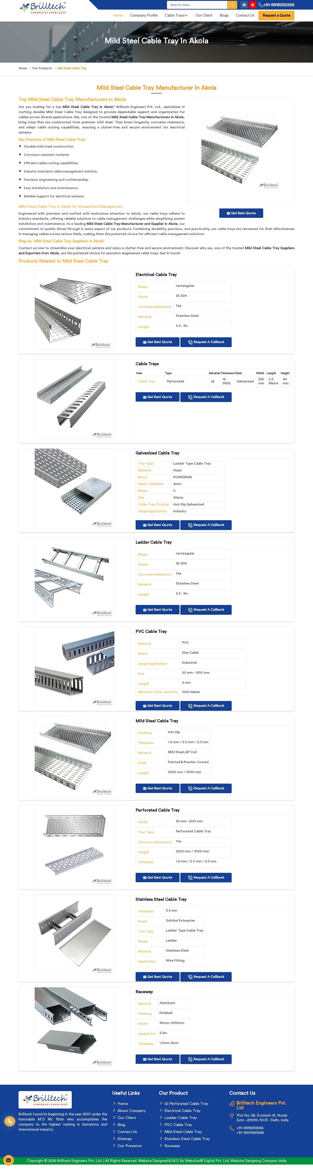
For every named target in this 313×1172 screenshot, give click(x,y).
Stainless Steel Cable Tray (187, 1139)
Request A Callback (208, 342)
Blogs (224, 15)
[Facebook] (244, 5)
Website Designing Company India (258, 1161)
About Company (132, 1111)
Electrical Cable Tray (182, 1111)
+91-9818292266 (278, 5)
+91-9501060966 (250, 1133)
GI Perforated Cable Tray (186, 1104)
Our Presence (130, 1146)
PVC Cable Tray (178, 1125)
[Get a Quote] (8, 1160)
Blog (121, 1125)
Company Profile (144, 15)
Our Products (42, 68)
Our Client (203, 15)
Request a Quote (276, 15)
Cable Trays (174, 15)
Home (118, 15)
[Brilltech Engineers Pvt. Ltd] (51, 8)
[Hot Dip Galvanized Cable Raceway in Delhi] (74, 310)
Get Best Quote (159, 342)
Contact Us (245, 15)
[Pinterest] (252, 5)
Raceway (172, 1146)
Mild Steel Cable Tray (183, 1132)
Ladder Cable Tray (180, 1118)
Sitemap (125, 1139)
